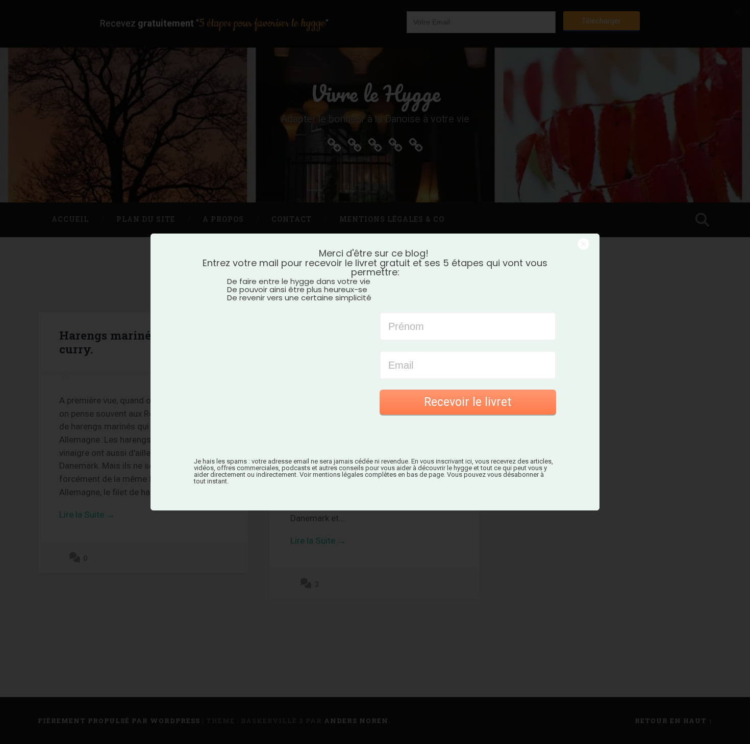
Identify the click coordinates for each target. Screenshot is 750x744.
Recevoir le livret (467, 402)
